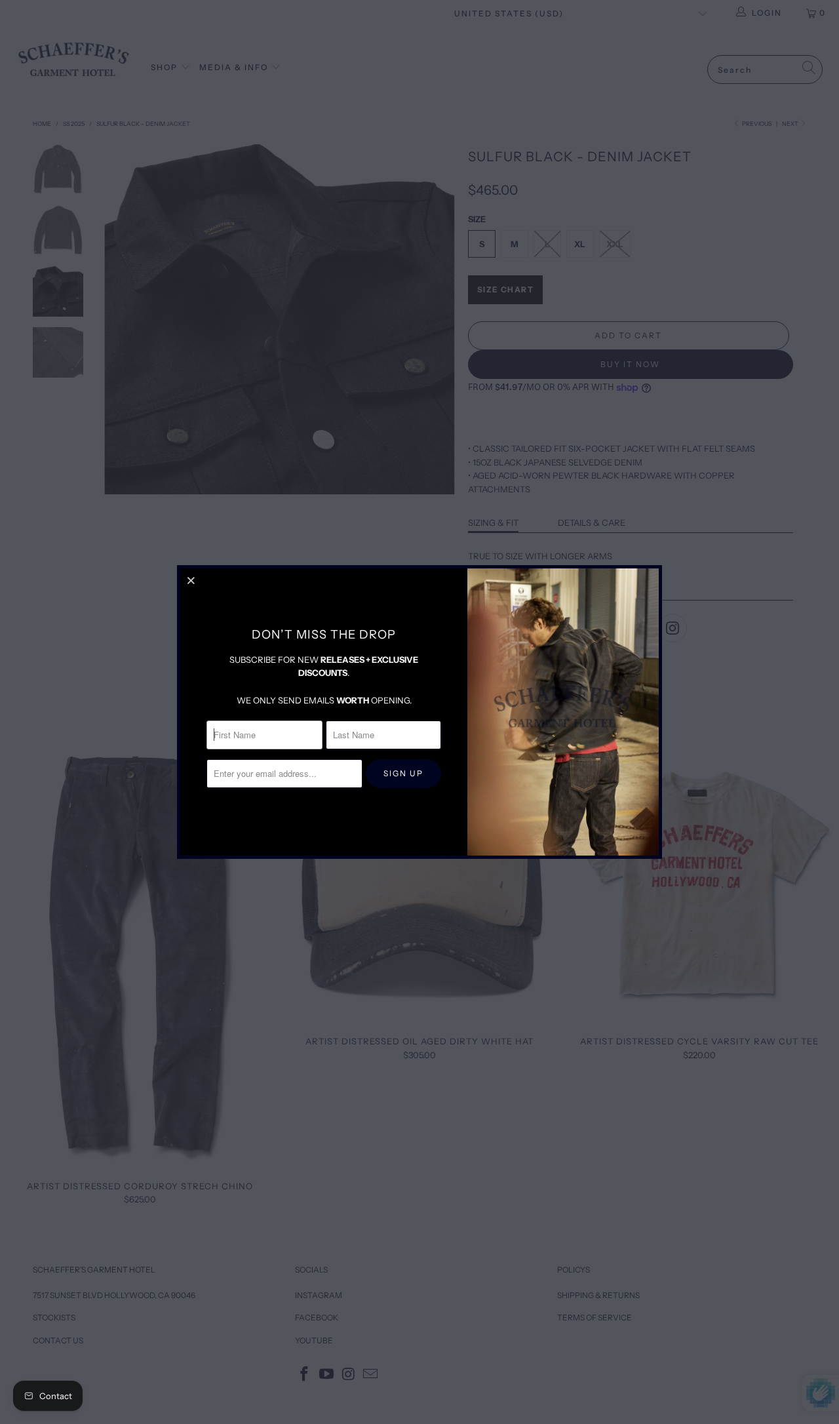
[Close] (192, 580)
